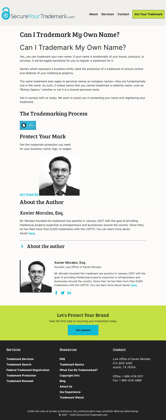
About (93, 14)
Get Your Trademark (148, 14)
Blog (63, 381)
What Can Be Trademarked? (79, 370)
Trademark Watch (72, 397)
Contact (123, 14)
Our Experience (70, 392)
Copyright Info (69, 375)
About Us (66, 386)
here (32, 233)
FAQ (62, 359)
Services (107, 14)
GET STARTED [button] (29, 194)
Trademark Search (18, 364)
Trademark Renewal (19, 381)
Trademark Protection (21, 375)
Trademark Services (20, 359)
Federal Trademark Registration (27, 370)
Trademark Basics (72, 364)
